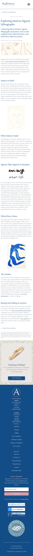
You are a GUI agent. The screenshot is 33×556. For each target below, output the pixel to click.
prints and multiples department (21, 310)
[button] (28, 4)
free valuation (25, 318)
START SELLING (16, 378)
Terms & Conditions (16, 546)
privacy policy (24, 499)
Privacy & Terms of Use (16, 548)
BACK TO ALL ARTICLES (9, 12)
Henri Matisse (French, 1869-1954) (15, 61)
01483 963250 (16, 409)
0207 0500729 (16, 421)
